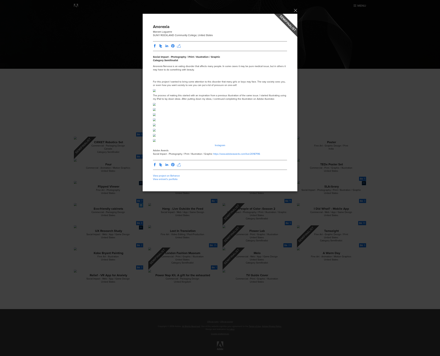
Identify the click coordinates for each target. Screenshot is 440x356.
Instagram (220, 145)
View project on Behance (166, 175)
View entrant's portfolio (165, 179)
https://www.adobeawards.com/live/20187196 (236, 153)
